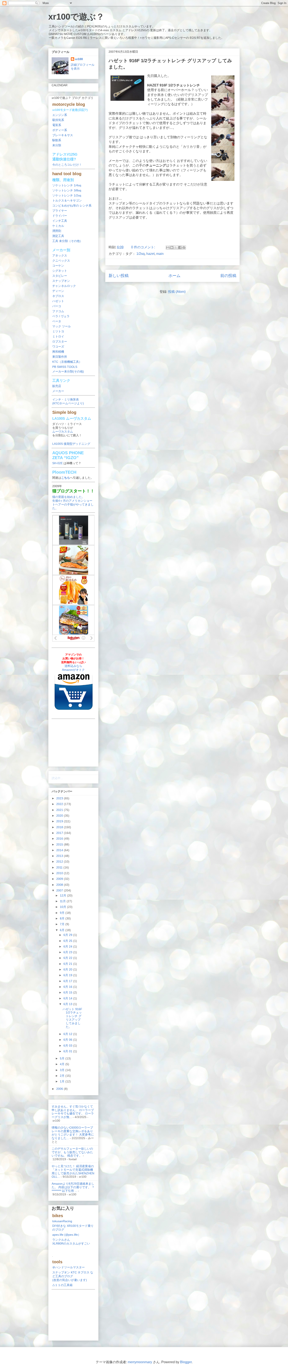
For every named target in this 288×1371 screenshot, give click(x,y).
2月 (62, 1075)
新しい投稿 (119, 275)
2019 (60, 821)
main (160, 253)
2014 (60, 850)
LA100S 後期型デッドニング (71, 443)
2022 (60, 804)
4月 (62, 1064)
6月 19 (68, 975)
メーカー (58, 391)
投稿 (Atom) (177, 291)
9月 (62, 912)
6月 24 (68, 946)
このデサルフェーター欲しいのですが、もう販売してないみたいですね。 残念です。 (72, 1152)
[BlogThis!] (172, 247)
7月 (62, 924)
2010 (60, 873)
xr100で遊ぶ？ (76, 16)
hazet (150, 253)
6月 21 (68, 963)
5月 (62, 1058)
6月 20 (68, 969)
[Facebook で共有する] (180, 247)
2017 (60, 833)
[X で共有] (176, 247)
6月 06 (68, 1039)
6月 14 (68, 998)
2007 (60, 890)
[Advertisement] (172, 231)
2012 (60, 861)
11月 (63, 901)
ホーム (174, 275)
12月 (63, 895)
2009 (60, 878)
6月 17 (68, 981)
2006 (60, 1088)
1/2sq (140, 253)
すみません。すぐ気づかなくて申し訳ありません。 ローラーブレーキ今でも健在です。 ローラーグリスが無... (73, 1112)
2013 (60, 856)
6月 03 (68, 1045)
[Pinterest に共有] (184, 247)
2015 (60, 844)
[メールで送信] (168, 247)
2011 (59, 867)
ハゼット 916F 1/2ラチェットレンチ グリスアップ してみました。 (72, 1017)
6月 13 (68, 1004)
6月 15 (68, 992)
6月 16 (68, 986)
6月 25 (68, 940)
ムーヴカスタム (62, 431)
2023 (60, 798)
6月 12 (68, 1034)
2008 (60, 884)
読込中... (57, 778)
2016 (60, 838)
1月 (62, 1081)
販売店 (56, 386)
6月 (62, 930)
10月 (63, 907)
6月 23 (68, 952)
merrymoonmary (140, 1362)
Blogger (186, 1362)
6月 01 (68, 1051)
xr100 (79, 59)
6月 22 (68, 958)
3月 (62, 1070)
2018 (60, 827)
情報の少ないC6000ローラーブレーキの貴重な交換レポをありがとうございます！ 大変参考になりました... (73, 1133)
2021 (60, 810)
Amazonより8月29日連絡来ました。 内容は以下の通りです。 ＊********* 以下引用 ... (73, 1187)
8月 (62, 918)
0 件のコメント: (143, 247)
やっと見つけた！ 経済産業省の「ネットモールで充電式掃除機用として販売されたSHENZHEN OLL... (73, 1171)
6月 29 (68, 935)
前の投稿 (228, 275)
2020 (60, 815)
